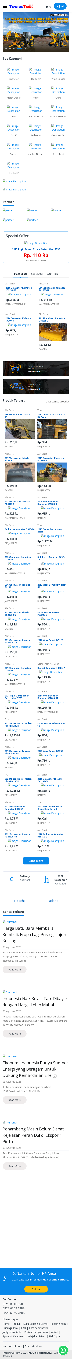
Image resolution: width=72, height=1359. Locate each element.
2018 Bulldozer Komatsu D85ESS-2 (50, 835)
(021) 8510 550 (13, 1304)
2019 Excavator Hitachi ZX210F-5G (49, 780)
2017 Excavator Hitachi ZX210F (17, 459)
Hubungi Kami (10, 1328)
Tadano (52, 901)
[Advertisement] (36, 1227)
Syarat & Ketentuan (13, 1336)
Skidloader (36, 135)
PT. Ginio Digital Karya (40, 1352)
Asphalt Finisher (36, 154)
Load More (36, 861)
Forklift (13, 135)
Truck (13, 116)
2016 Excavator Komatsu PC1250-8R (18, 289)
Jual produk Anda (12, 1332)
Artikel (54, 1332)
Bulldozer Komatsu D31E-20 (19, 529)
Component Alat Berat (48, 663)
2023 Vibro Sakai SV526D (50, 751)
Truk (39, 410)
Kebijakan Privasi (36, 1336)
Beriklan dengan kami (36, 1332)
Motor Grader (13, 97)
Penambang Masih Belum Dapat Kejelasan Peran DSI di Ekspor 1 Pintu (33, 1135)
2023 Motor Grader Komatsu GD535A (15, 807)
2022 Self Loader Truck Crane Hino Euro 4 (49, 807)
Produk (16, 1323)
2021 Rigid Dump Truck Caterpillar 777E (17, 697)
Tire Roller (14, 172)
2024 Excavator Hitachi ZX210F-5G (17, 613)
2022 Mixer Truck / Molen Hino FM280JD (18, 724)
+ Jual (60, 6)
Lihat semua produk (57, 401)
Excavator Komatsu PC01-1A (18, 415)
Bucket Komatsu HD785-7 (51, 668)
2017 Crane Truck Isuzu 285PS (49, 530)
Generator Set (58, 135)
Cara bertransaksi (38, 1328)
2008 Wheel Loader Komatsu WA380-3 (47, 503)
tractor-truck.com (12, 1346)
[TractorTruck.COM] (21, 6)
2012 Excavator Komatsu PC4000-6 (18, 503)
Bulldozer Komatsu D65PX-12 (51, 558)
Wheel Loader (58, 78)
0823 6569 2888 (14, 1313)
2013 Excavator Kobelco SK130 (17, 586)
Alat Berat (10, 283)
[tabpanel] (36, 31)
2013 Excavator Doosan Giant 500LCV (17, 752)
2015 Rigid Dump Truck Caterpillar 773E (36, 249)
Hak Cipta (54, 1336)
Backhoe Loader (58, 116)
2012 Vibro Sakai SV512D (50, 640)
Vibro (36, 97)
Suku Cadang (30, 1323)
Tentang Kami (58, 1323)
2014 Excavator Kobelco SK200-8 (18, 319)
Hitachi (19, 901)
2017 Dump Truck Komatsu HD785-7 (51, 415)
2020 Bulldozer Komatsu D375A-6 (18, 558)
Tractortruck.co (33, 1346)
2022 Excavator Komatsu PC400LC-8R (18, 835)
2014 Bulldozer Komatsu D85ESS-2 (52, 319)
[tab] (20, 273)
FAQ (23, 1328)
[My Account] (50, 6)
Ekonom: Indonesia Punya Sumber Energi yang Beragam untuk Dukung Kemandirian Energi (35, 1069)
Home (6, 1323)
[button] (47, 6)
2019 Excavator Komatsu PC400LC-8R (18, 641)
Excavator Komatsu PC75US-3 (48, 613)
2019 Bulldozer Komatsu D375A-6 (18, 669)
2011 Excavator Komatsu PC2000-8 (50, 459)
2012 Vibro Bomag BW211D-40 (52, 586)
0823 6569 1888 (14, 1308)
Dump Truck (58, 154)
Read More (14, 969)
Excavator (14, 78)
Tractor (13, 154)
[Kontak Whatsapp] (63, 1350)
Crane (58, 97)
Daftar (36, 1289)
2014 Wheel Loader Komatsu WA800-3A (47, 697)
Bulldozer (36, 78)
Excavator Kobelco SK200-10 (51, 724)
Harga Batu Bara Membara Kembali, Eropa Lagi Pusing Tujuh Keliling (34, 934)
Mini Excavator (36, 116)
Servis (44, 1323)
